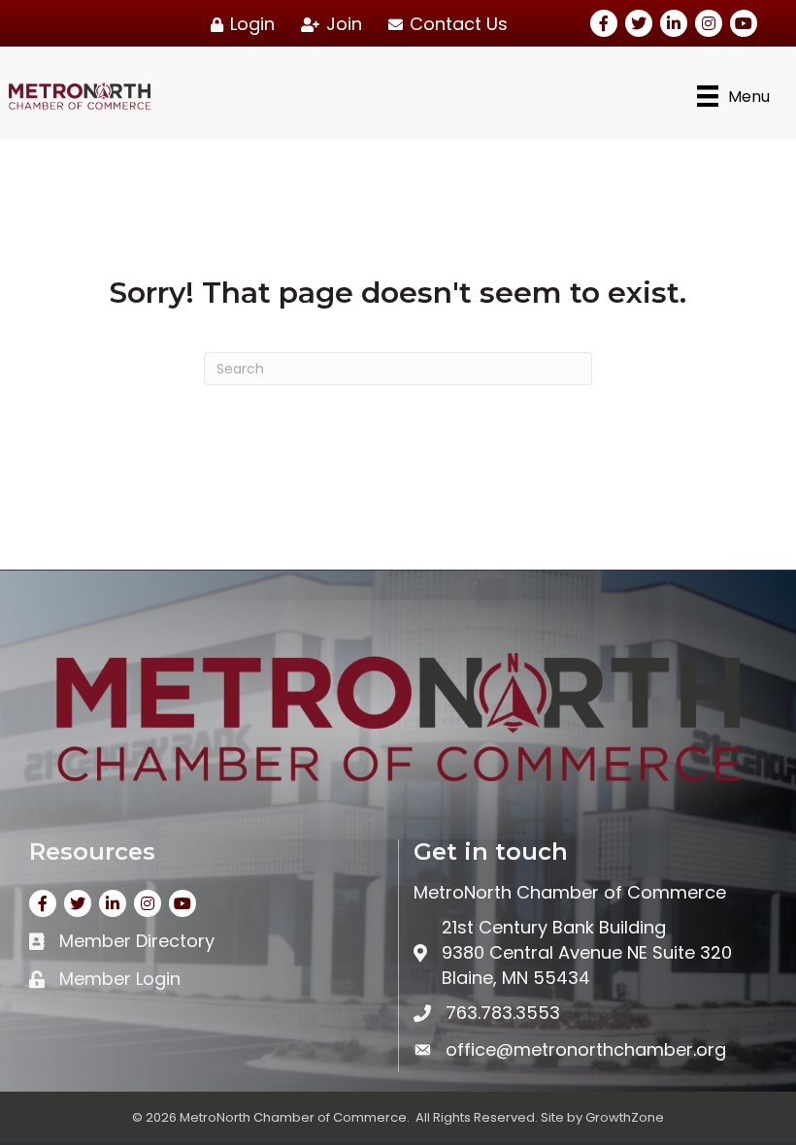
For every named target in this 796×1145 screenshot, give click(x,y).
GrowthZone (624, 1117)
